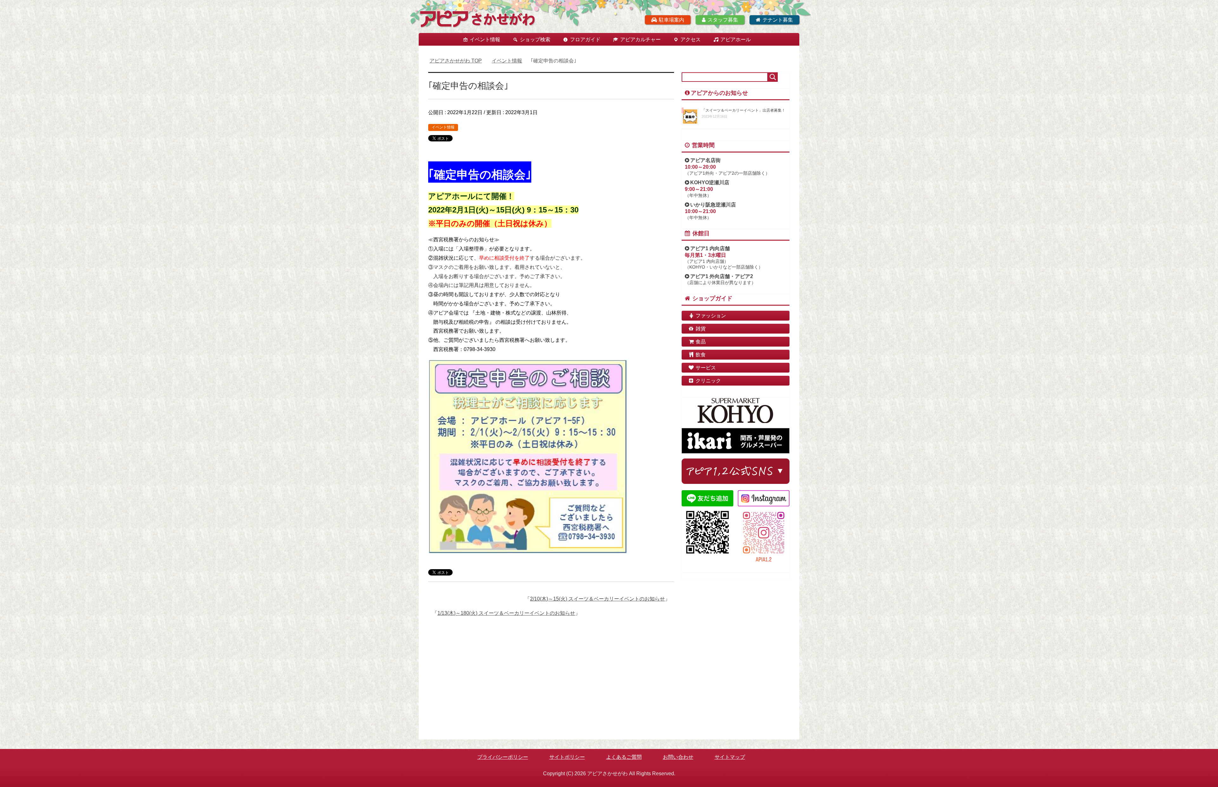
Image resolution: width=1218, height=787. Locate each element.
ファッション (711, 315)
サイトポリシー (567, 757)
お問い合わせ (678, 757)
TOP (455, 60)
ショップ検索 (535, 39)
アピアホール (735, 39)
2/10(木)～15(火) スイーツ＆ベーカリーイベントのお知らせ (597, 599)
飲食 (701, 354)
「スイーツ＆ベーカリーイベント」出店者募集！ (743, 110)
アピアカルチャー (640, 39)
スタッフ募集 (723, 20)
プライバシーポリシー (502, 757)
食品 (701, 341)
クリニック (708, 380)
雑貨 (701, 328)
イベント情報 (485, 39)
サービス (706, 367)
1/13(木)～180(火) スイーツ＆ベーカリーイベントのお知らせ (506, 613)
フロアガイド (585, 39)
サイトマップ (730, 757)
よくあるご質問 (624, 757)
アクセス (690, 39)
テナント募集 (778, 20)
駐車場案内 (671, 20)
